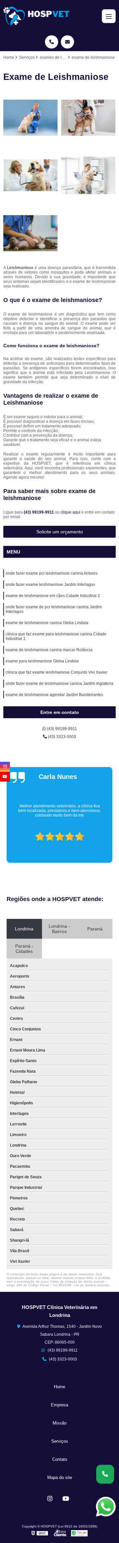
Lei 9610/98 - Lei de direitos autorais (81, 1285)
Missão (59, 1423)
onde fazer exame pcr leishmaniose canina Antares (52, 573)
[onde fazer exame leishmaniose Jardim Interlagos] (88, 117)
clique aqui (70, 512)
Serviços (59, 1441)
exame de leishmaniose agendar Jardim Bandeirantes (54, 694)
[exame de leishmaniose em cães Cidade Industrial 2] (30, 175)
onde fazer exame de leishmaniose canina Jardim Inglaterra (59, 683)
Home (59, 1386)
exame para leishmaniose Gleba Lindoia (42, 661)
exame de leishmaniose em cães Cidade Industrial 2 (53, 595)
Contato (59, 1459)
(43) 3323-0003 (61, 736)
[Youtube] (66, 1498)
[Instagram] (50, 1498)
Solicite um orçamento (59, 531)
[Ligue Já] (105, 1474)
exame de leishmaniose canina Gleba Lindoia (47, 623)
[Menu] (109, 16)
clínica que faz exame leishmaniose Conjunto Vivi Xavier (56, 672)
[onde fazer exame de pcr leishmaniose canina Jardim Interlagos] (88, 175)
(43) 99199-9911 (39, 512)
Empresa (59, 1404)
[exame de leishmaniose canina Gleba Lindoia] (30, 233)
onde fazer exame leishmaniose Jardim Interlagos (50, 584)
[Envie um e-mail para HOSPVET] (67, 42)
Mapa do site (59, 1477)
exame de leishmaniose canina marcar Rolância (49, 650)
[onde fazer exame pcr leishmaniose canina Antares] (30, 117)
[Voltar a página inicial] (36, 16)
